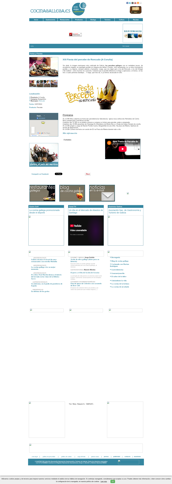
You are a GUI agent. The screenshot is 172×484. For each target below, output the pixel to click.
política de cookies (66, 456)
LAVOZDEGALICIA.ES (39, 257)
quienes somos (95, 456)
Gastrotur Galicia (115, 207)
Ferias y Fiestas (36, 54)
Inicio (36, 20)
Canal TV (72, 207)
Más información (70, 133)
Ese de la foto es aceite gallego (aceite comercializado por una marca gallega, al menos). (84, 265)
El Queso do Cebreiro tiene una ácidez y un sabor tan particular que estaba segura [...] (84, 288)
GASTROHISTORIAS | (83, 270)
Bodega (93, 20)
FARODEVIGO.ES (37, 289)
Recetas (136, 20)
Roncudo (42, 101)
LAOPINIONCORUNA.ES (39, 282)
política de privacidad (49, 456)
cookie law (86, 471)
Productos (79, 20)
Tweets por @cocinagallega (125, 318)
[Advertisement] (46, 381)
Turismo (107, 20)
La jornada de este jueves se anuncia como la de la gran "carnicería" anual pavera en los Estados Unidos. (86, 277)
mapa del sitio (81, 456)
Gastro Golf (33, 207)
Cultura (121, 20)
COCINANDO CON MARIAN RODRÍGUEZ (83, 281)
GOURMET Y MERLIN (77, 257)
